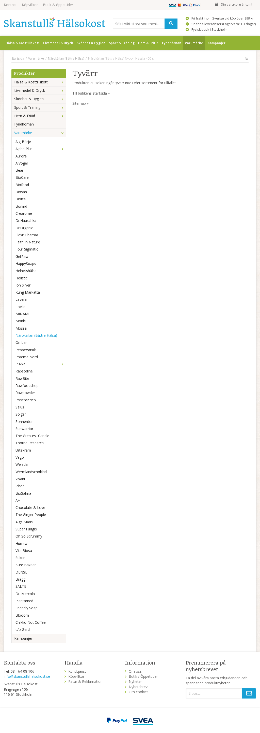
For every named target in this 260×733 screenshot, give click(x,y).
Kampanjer (216, 43)
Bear (19, 170)
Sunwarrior (24, 428)
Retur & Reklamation (85, 681)
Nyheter (135, 681)
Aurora (21, 156)
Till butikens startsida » (91, 93)
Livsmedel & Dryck (58, 43)
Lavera (21, 299)
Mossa (21, 328)
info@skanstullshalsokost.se (27, 676)
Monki (20, 320)
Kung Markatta (27, 292)
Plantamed (24, 600)
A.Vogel (21, 163)
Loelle (20, 306)
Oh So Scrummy (28, 536)
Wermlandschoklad (31, 471)
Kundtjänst (77, 671)
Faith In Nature (27, 242)
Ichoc (19, 486)
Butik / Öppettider (143, 676)
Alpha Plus (23, 148)
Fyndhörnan (171, 43)
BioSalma (23, 493)
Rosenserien (25, 400)
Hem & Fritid (148, 43)
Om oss (135, 671)
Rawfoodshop (27, 385)
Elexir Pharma (26, 235)
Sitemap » (80, 103)
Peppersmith (25, 349)
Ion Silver (22, 285)
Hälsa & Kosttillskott (23, 43)
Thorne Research (29, 442)
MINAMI (22, 313)
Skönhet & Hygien (91, 43)
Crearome (23, 213)
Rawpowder (25, 392)
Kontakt (10, 4)
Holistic (21, 278)
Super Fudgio (26, 529)
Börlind (21, 206)
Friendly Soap (26, 607)
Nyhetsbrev (138, 686)
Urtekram (23, 450)
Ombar (21, 342)
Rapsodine (24, 371)
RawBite (22, 378)
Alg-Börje (23, 141)
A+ (17, 500)
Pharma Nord (26, 356)
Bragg (20, 579)
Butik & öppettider (58, 4)
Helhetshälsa (26, 270)
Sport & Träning (122, 43)
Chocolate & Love (30, 507)
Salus (19, 407)
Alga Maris (24, 522)
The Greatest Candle (32, 435)
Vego (19, 457)
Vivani (20, 478)
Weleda (21, 464)
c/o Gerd (22, 629)
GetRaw (21, 256)
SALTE (20, 586)
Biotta (20, 198)
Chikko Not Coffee (30, 622)
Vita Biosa (23, 550)
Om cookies (139, 691)
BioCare (22, 177)
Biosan (21, 191)
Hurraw (21, 543)
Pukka (20, 364)
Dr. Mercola (25, 593)
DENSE (21, 572)
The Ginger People (30, 514)
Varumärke (194, 43)
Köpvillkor (30, 4)
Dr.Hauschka (25, 220)
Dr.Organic (24, 227)
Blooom (22, 615)
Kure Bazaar (25, 564)
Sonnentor (24, 421)
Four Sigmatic (26, 249)
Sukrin (20, 557)
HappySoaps (25, 263)
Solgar (20, 414)
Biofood (22, 184)
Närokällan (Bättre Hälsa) (36, 335)
